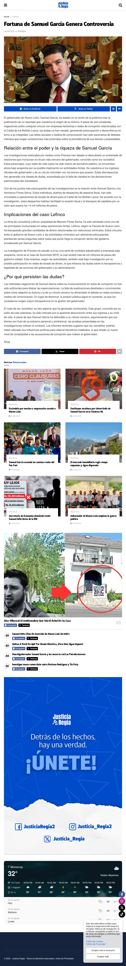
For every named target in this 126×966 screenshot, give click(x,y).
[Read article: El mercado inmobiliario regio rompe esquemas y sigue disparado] (93, 442)
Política (15, 16)
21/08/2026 (15, 523)
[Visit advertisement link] (63, 765)
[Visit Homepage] (62, 5)
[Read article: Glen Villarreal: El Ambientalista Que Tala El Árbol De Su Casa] (63, 575)
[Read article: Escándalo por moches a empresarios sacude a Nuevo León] (32, 389)
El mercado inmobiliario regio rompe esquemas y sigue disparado (88, 464)
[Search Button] (120, 5)
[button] (13, 887)
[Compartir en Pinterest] (113, 108)
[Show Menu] (5, 5)
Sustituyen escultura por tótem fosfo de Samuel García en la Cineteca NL (90, 410)
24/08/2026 (76, 469)
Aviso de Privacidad (65, 958)
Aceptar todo (103, 956)
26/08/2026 (15, 416)
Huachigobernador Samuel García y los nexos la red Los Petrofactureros (48, 654)
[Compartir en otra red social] (119, 108)
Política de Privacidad (95, 944)
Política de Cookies (94, 941)
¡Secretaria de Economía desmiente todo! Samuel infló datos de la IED (29, 517)
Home (6, 16)
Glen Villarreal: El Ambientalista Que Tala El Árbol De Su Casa (37, 620)
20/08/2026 (76, 523)
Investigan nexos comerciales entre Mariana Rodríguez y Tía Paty (45, 664)
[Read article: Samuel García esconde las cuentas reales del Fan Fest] (32, 442)
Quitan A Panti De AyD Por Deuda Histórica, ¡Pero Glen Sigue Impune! (47, 644)
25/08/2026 (76, 416)
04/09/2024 (9, 31)
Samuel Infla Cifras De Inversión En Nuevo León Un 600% (41, 633)
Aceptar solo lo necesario (103, 950)
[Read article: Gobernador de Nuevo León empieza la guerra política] (93, 496)
